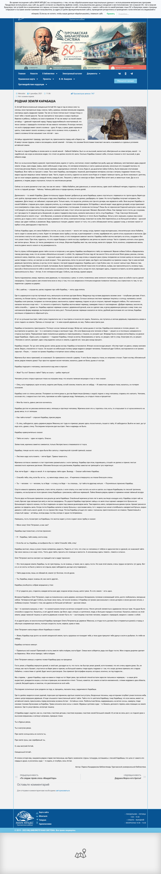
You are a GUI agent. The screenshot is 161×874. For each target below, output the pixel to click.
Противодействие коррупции (31, 84)
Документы (92, 73)
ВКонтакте (43, 816)
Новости (34, 73)
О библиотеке (48, 73)
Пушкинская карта (26, 79)
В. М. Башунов (65, 79)
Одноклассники (45, 824)
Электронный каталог (72, 73)
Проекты (47, 79)
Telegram (42, 820)
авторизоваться (63, 790)
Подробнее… (124, 14)
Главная (21, 73)
